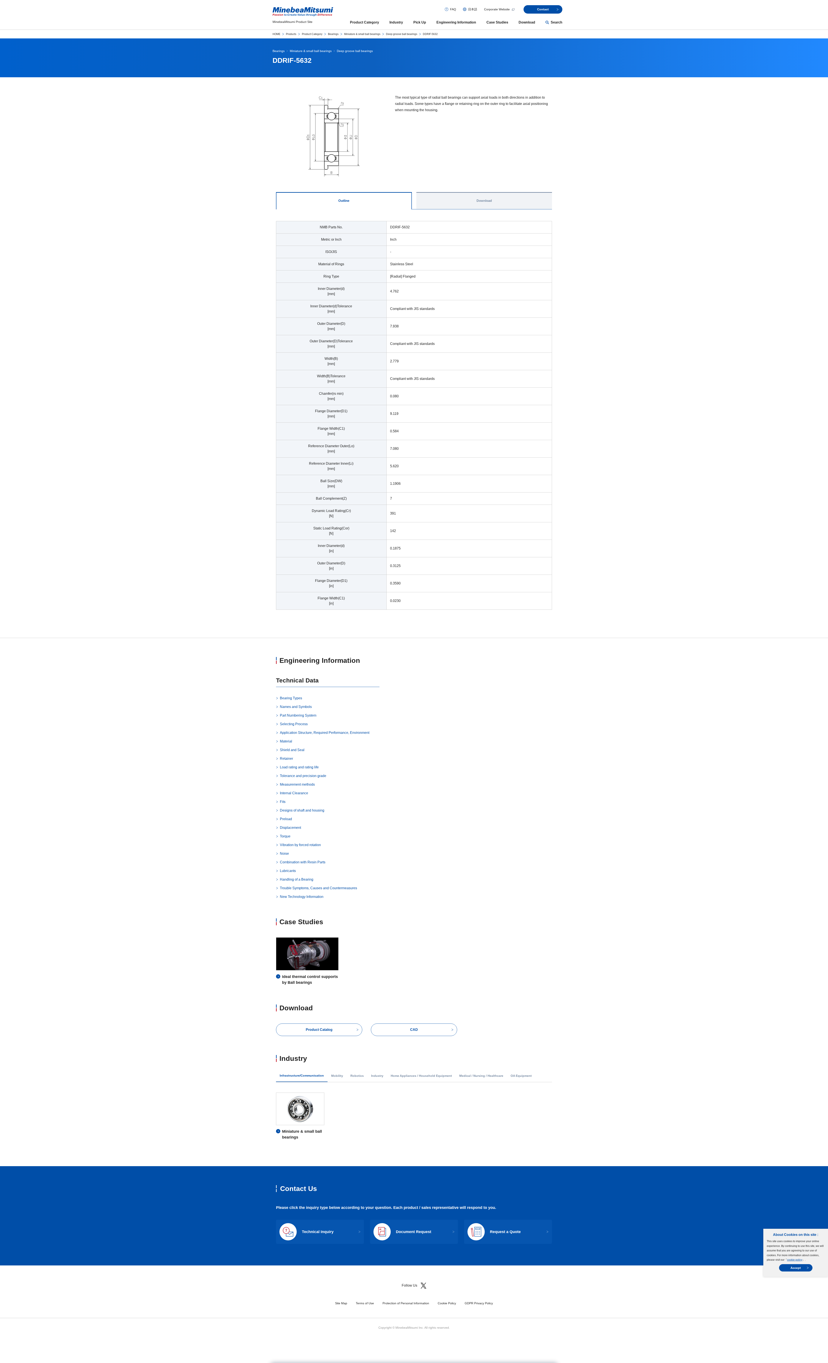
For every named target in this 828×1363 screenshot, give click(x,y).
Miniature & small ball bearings (362, 34)
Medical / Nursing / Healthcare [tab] (481, 1075)
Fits (282, 802)
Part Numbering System (298, 715)
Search (556, 22)
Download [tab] (484, 200)
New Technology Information (301, 897)
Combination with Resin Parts (302, 862)
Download (527, 22)
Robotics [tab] (357, 1075)
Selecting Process (294, 724)
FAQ (453, 9)
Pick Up (419, 22)
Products (291, 34)
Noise (284, 853)
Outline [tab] (343, 200)
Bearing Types (291, 698)
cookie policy (794, 1259)
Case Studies (497, 22)
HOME (276, 34)
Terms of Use (365, 1303)
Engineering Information (456, 22)
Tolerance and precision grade (303, 776)
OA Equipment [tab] (521, 1075)
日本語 (472, 9)
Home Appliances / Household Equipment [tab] (421, 1075)
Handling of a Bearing (296, 879)
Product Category (364, 22)
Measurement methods (297, 784)
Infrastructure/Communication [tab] (302, 1075)
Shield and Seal (292, 750)
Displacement (290, 827)
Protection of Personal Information (406, 1303)
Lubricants (288, 871)
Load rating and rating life (299, 767)
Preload (286, 819)
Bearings (333, 34)
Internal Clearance (294, 793)
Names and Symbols (296, 707)
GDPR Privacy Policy (479, 1303)
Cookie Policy (447, 1303)
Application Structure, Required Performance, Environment (324, 732)
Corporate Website (497, 9)
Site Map (341, 1303)
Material (286, 741)
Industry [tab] (377, 1075)
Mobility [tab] (337, 1075)
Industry (396, 22)
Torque (285, 836)
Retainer (286, 758)
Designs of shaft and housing (302, 810)
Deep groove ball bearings (401, 34)
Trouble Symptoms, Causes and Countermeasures (318, 888)
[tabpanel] (414, 418)
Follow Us (409, 1285)
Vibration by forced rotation (300, 845)
